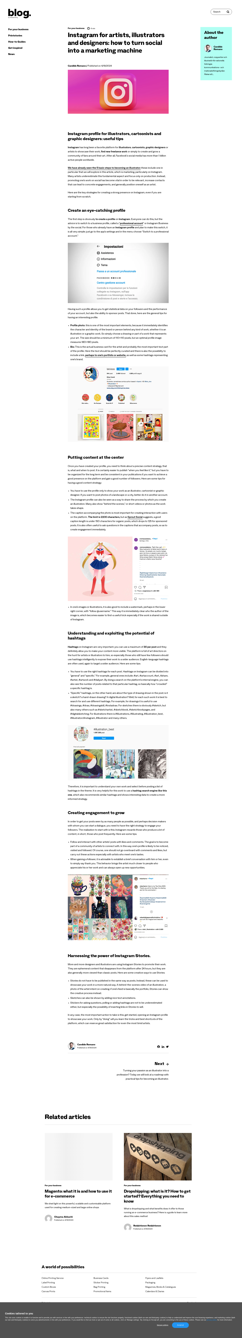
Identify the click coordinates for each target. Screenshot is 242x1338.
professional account (131, 223)
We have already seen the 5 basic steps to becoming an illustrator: (104, 168)
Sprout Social (135, 517)
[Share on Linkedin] (163, 1047)
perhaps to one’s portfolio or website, (105, 355)
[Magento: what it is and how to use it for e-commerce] (79, 1156)
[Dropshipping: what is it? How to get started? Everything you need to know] (158, 1156)
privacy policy (212, 1320)
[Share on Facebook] (158, 1046)
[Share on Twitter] (167, 1047)
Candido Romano (77, 66)
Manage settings (162, 1325)
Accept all (180, 1325)
